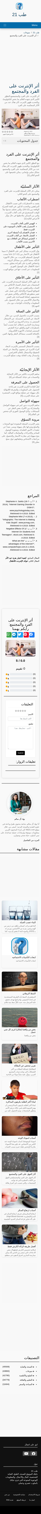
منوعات (29, 1371)
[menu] (5, 25)
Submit (20, 753)
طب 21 (36, 32)
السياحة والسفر (25, 1384)
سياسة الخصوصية (19, 1494)
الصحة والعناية (26, 1367)
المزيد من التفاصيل (31, 840)
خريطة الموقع (21, 1500)
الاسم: (30, 714)
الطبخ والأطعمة (25, 1375)
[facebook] (33, 1453)
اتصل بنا (32, 1500)
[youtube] (26, 1453)
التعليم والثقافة (26, 1380)
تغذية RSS (9, 1500)
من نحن (7, 1494)
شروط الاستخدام (34, 1494)
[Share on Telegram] (14, 634)
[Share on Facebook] (32, 634)
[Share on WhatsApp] (9, 634)
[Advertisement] (20, 59)
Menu (34, 25)
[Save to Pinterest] (26, 634)
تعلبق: (30, 724)
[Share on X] (20, 634)
